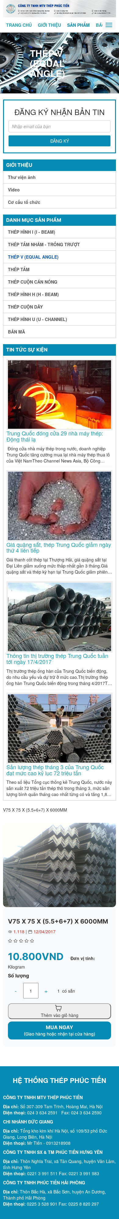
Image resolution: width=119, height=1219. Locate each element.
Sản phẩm (78, 25)
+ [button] (46, 990)
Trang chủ (19, 25)
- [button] (16, 990)
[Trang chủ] (59, 8)
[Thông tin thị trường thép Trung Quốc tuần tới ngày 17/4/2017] (59, 616)
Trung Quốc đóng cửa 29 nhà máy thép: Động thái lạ (54, 436)
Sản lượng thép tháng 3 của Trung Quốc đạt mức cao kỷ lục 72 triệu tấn (55, 770)
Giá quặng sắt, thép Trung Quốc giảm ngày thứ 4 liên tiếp (58, 548)
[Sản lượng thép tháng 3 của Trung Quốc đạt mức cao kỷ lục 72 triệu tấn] (59, 728)
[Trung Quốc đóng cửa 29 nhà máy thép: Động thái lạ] (59, 394)
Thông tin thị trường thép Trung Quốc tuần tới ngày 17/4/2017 (57, 659)
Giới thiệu (49, 25)
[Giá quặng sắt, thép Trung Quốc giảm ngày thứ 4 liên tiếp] (59, 505)
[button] (110, 828)
